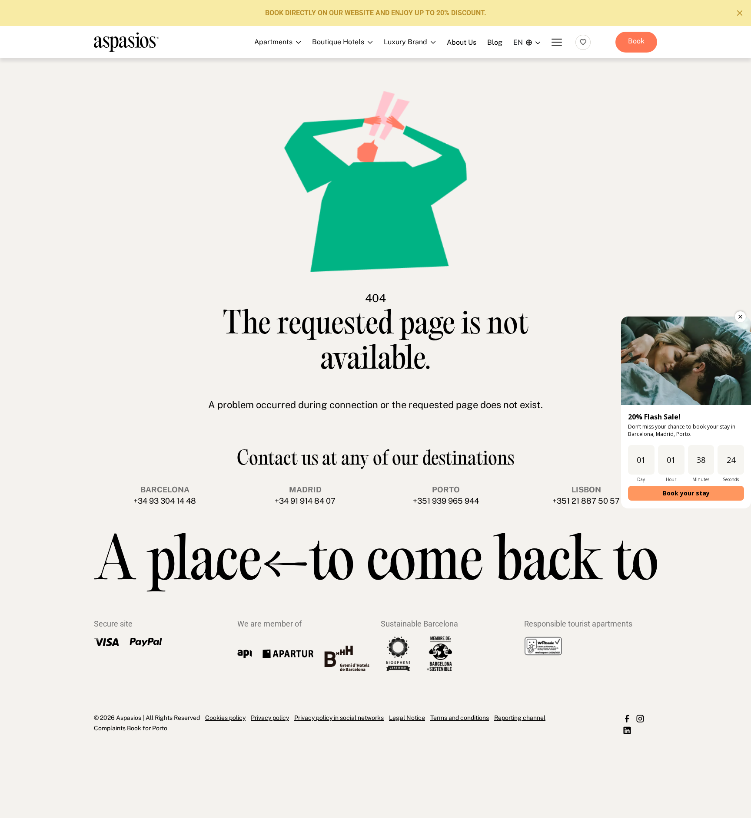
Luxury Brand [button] (370, 88)
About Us (461, 42)
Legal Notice (407, 717)
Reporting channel (519, 717)
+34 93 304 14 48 (164, 500)
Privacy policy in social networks (339, 717)
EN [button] (518, 42)
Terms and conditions (459, 717)
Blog (494, 42)
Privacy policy (270, 717)
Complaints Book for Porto (130, 728)
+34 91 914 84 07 (305, 500)
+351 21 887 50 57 (586, 500)
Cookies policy (225, 717)
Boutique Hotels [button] (370, 68)
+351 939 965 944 (446, 500)
